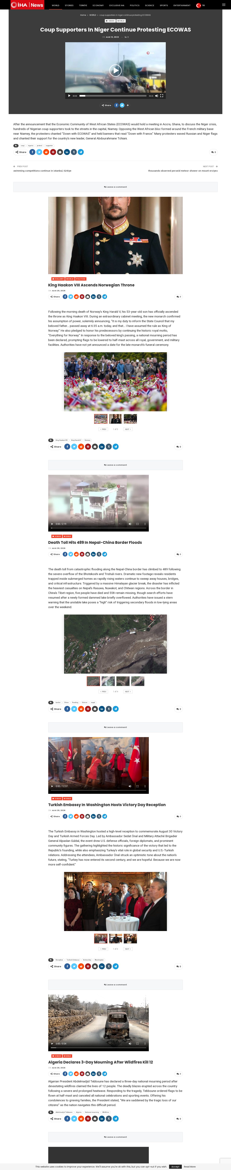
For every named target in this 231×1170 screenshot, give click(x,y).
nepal (93, 702)
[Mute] (156, 95)
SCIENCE (149, 5)
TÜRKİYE (83, 5)
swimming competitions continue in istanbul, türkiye (42, 170)
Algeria (78, 1112)
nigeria (30, 146)
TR (203, 5)
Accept (175, 1166)
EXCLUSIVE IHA (116, 5)
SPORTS (164, 5)
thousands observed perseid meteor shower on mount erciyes (183, 170)
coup (22, 146)
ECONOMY (98, 5)
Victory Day (87, 960)
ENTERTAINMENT (181, 5)
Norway (87, 440)
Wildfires (105, 1112)
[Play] (69, 95)
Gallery (59, 279)
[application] (115, 70)
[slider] (113, 96)
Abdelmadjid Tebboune (64, 1112)
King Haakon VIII (62, 440)
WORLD (55, 5)
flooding (75, 702)
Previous (49, 235)
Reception (59, 960)
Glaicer (84, 702)
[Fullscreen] (161, 95)
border (58, 702)
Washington (99, 960)
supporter (49, 146)
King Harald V (76, 440)
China (66, 702)
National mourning (92, 1112)
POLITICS (134, 5)
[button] (115, 70)
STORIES (69, 5)
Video (111, 21)
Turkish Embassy (73, 960)
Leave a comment (116, 186)
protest (39, 146)
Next (182, 235)
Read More (190, 1167)
